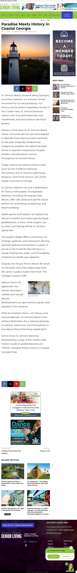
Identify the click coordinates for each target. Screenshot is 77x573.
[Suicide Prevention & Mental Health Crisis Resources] (56, 102)
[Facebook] (17, 89)
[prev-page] (54, 124)
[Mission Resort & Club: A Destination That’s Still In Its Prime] (12, 471)
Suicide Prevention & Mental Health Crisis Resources (68, 101)
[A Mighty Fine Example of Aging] (56, 118)
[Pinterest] (29, 89)
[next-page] (57, 124)
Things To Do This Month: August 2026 (67, 93)
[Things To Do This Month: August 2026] (56, 95)
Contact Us (32, 541)
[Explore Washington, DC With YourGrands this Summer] (12, 498)
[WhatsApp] (35, 89)
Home (3, 31)
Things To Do (45, 451)
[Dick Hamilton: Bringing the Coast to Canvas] (56, 87)
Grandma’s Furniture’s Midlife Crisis (67, 109)
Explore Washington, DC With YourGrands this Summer (12, 509)
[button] (75, 13)
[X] (23, 89)
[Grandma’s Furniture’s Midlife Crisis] (56, 110)
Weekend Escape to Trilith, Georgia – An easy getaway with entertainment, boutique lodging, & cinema (37, 511)
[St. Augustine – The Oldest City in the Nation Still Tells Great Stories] (38, 471)
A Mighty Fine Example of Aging (66, 116)
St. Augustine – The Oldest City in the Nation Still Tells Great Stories (37, 483)
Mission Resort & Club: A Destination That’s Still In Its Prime (12, 483)
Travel (8, 31)
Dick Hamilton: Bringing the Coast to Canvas (68, 86)
